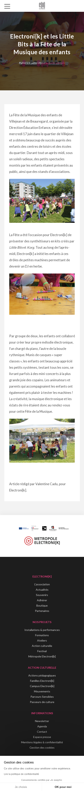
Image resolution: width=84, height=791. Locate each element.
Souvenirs (42, 595)
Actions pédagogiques (42, 675)
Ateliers (42, 640)
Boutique (42, 605)
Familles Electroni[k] (42, 680)
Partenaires (42, 610)
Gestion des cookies (42, 747)
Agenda (42, 726)
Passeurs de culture (42, 702)
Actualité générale (55, 63)
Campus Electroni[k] (42, 686)
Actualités (42, 589)
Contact (42, 731)
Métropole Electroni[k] (42, 656)
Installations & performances (42, 630)
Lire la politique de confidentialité (21, 774)
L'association (42, 584)
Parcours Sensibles (42, 696)
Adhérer (42, 600)
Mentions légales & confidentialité (42, 742)
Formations (42, 635)
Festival (42, 651)
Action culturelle (42, 645)
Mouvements (42, 691)
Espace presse (42, 737)
